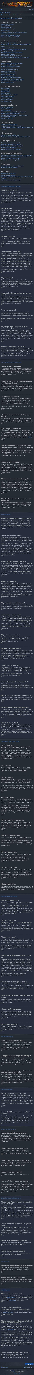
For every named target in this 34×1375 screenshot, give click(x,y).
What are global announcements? (9, 94)
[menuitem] (27, 1367)
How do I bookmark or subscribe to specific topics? (14, 156)
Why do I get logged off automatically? (10, 35)
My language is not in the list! (8, 51)
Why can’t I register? (6, 27)
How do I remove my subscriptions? (10, 160)
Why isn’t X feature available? (8, 175)
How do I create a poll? (6, 68)
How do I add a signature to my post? (10, 66)
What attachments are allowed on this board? (12, 166)
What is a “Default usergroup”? (8, 116)
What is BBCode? (5, 88)
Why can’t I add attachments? (8, 74)
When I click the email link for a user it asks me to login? (15, 57)
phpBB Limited (10, 1297)
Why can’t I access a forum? (8, 72)
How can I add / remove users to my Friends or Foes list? (15, 136)
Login (3, 12)
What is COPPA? (5, 25)
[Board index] (17, 4)
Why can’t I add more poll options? (9, 69)
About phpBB (12, 1300)
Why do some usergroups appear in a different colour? (14, 115)
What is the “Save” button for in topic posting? (12, 79)
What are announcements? (7, 96)
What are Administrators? (7, 107)
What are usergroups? (6, 110)
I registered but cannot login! (8, 29)
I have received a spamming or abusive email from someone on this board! (17, 128)
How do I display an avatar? (8, 54)
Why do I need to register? (7, 24)
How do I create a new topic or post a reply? (12, 63)
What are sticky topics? (7, 98)
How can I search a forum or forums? (10, 142)
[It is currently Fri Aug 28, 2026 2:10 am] (32, 15)
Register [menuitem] (33, 10)
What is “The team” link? (7, 118)
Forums (2, 10)
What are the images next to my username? (12, 52)
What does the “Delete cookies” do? (10, 37)
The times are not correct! (7, 47)
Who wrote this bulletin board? (8, 173)
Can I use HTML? (5, 90)
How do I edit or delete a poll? (8, 71)
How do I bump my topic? (7, 82)
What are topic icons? (6, 101)
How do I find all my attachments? (9, 167)
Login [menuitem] (30, 10)
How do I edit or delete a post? (8, 65)
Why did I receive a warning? (8, 76)
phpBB (29, 437)
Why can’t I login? (5, 30)
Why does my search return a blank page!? (12, 146)
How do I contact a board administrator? (11, 180)
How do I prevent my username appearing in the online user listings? (16, 45)
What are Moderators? (6, 108)
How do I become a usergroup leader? (10, 113)
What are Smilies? (5, 91)
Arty (14, 1371)
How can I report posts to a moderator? (11, 77)
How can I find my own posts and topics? (11, 149)
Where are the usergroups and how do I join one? (13, 112)
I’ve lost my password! (6, 33)
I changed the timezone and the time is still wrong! (13, 49)
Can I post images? (6, 93)
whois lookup (11, 1329)
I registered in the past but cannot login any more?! (14, 32)
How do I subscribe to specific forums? (11, 158)
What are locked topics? (7, 99)
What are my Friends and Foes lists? (10, 135)
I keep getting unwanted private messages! (12, 126)
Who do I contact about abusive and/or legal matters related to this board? (16, 177)
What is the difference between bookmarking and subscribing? (16, 155)
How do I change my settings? (8, 43)
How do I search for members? (8, 147)
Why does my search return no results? (11, 144)
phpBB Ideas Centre (8, 1312)
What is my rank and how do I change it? (11, 55)
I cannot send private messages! (9, 124)
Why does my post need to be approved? (11, 80)
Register (9, 12)
